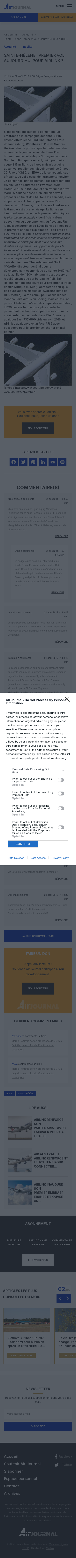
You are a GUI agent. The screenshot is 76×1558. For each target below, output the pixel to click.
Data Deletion (16, 857)
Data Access (38, 857)
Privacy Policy (60, 857)
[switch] (61, 780)
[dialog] (38, 779)
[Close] (68, 700)
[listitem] (38, 770)
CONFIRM (23, 844)
